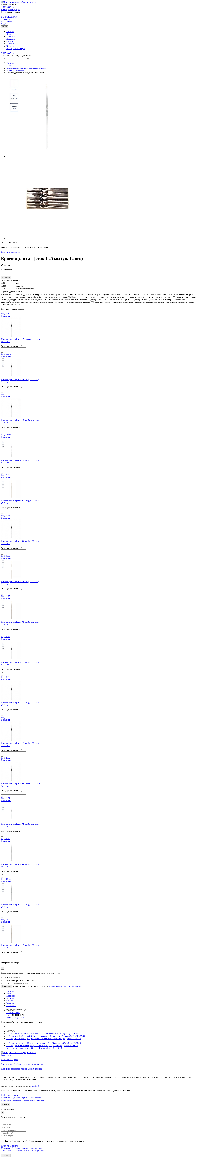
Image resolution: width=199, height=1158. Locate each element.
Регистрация (14, 9)
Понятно (5, 1105)
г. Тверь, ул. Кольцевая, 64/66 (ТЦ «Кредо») (26, 1048)
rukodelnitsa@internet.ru (17, 1017)
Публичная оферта (9, 1059)
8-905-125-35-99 (74, 1038)
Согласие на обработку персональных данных (22, 1064)
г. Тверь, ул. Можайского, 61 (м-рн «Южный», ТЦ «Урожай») (34, 1045)
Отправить (6, 986)
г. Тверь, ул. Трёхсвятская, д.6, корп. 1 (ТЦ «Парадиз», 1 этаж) (35, 1034)
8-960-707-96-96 (71, 1045)
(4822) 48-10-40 (71, 1034)
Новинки (10, 36)
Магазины (11, 44)
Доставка (10, 39)
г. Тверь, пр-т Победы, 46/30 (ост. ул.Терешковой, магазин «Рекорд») (38, 1036)
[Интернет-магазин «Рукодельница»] (18, 2)
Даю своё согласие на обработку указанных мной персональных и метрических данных (45, 1141)
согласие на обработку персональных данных (66, 986)
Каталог (10, 34)
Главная (10, 31)
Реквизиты (6, 1055)
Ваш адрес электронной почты (15, 980)
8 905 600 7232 (8, 7)
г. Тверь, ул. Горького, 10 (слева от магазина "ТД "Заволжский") (36, 1043)
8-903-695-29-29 (73, 1043)
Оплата (9, 41)
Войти (4, 9)
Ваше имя (5, 977)
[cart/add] (2, 352)
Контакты (11, 46)
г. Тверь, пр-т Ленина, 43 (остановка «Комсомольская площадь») (36, 1038)
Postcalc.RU (34, 1086)
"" (2, 1122)
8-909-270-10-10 (54, 1048)
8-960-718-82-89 (77, 1036)
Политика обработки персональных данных (21, 1069)
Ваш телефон (7, 983)
